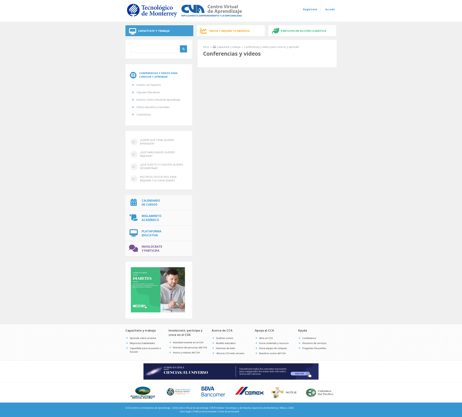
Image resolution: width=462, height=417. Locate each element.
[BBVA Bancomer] (213, 391)
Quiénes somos (224, 338)
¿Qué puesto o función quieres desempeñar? (161, 166)
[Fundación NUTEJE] (283, 392)
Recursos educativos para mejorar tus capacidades (158, 178)
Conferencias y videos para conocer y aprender (158, 74)
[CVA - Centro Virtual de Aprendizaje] (184, 18)
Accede (330, 9)
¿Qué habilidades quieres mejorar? (157, 154)
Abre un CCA (266, 338)
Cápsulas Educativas (148, 92)
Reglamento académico (152, 218)
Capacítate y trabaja (154, 31)
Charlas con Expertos (148, 85)
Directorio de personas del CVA (190, 347)
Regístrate (310, 9)
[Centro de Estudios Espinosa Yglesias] (178, 391)
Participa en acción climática (303, 31)
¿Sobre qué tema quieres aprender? (157, 141)
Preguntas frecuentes (314, 348)
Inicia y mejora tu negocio (230, 31)
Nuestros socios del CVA (272, 353)
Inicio (206, 47)
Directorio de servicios (314, 343)
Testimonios (143, 114)
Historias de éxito (225, 348)
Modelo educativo (226, 343)
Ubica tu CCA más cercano (230, 353)
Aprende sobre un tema (143, 338)
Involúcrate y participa (152, 249)
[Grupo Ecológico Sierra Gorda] (143, 392)
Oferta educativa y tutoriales (152, 107)
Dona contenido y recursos (274, 343)
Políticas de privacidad (204, 411)
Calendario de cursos (151, 203)
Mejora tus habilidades (142, 343)
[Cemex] (248, 391)
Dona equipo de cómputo (273, 348)
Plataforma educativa (151, 233)
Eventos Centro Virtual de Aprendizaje (158, 99)
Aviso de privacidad (229, 411)
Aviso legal (185, 411)
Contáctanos (309, 338)
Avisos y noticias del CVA (186, 352)
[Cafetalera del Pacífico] (319, 392)
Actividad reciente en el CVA (188, 342)
